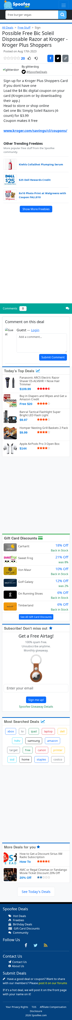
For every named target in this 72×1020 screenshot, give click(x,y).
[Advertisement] (36, 263)
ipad (34, 731)
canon (42, 750)
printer (58, 750)
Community (20, 933)
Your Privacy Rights (17, 1007)
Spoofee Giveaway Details (36, 706)
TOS (34, 1007)
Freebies (18, 920)
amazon (52, 741)
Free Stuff (24, 27)
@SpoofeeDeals (36, 72)
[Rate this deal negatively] (36, 58)
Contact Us (19, 962)
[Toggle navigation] (64, 4)
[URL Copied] (65, 58)
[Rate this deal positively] (29, 58)
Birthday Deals (22, 924)
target (13, 750)
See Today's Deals (36, 891)
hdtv (17, 741)
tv (22, 731)
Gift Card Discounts (21, 538)
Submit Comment (53, 357)
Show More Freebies (36, 209)
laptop (48, 731)
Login (35, 330)
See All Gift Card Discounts (36, 617)
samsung (34, 741)
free (27, 750)
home (25, 759)
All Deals (7, 27)
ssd (12, 759)
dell (62, 731)
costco (57, 759)
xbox (11, 731)
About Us (18, 966)
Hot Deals (19, 916)
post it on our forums (53, 983)
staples (41, 759)
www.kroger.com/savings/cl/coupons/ (35, 130)
